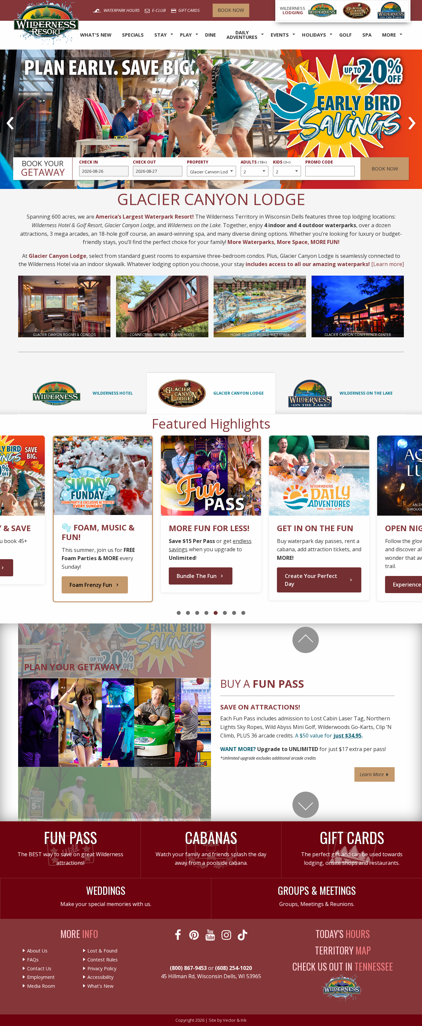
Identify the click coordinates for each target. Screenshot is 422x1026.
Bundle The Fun (197, 576)
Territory (343, 950)
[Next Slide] (305, 805)
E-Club (158, 10)
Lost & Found (102, 951)
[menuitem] (96, 35)
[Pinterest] (194, 935)
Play (186, 35)
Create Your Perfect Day (311, 580)
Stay (160, 35)
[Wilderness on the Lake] (391, 10)
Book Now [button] (385, 169)
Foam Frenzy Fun (91, 584)
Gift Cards (188, 10)
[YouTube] (210, 935)
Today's (343, 934)
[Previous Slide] (305, 640)
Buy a (262, 684)
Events (280, 35)
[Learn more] (387, 264)
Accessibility (100, 977)
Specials (133, 35)
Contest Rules (102, 960)
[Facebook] (178, 935)
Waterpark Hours (121, 10)
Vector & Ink (235, 1020)
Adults (254, 165)
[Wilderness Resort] (322, 10)
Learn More (372, 774)
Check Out (144, 162)
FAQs (33, 960)
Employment (41, 977)
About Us (37, 951)
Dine (210, 35)
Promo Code (319, 162)
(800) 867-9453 (188, 968)
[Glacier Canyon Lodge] (356, 10)
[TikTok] (243, 935)
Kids (281, 165)
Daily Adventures (241, 34)
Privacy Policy (101, 969)
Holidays (314, 35)
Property (197, 162)
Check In (88, 162)
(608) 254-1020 (233, 968)
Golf (345, 35)
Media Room (41, 986)
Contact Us (39, 969)
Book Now (231, 10)
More (389, 35)
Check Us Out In (342, 966)
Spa (367, 35)
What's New (95, 35)
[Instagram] (227, 935)
